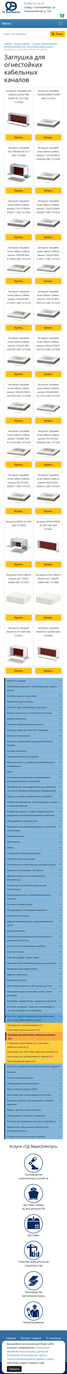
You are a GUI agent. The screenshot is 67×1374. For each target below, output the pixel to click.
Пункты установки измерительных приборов (29, 796)
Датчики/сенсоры (15, 836)
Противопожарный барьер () (21, 1061)
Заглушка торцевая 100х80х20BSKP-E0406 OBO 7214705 (48, 94)
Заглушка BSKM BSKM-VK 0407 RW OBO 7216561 (48, 525)
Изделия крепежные (17, 974)
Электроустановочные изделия (23, 756)
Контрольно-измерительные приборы (26, 946)
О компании (53, 1338)
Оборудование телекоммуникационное (27, 910)
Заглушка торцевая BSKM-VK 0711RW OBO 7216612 (19, 631)
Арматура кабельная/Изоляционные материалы (31, 963)
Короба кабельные (16, 718)
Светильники (13, 842)
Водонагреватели (16, 931)
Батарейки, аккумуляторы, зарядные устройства (31, 1001)
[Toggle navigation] (60, 23)
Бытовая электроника (18, 915)
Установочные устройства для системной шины (31, 864)
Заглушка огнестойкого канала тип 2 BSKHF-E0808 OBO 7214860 (48, 578)
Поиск (58, 34)
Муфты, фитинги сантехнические (24, 1110)
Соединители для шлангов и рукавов (26, 1136)
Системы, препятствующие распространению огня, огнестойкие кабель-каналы (30, 45)
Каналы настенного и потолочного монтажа (29, 713)
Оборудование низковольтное (22, 821)
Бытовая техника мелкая (19, 904)
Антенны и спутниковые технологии (25, 870)
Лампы (10, 847)
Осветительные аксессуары (21, 859)
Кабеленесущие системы (20, 701)
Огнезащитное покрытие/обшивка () (25, 1025)
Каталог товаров (21, 43)
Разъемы (11, 1072)
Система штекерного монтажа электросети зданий (33, 1066)
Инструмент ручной (17, 980)
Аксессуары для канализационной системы (29, 1095)
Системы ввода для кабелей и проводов (27, 730)
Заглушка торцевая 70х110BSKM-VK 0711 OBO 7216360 (18, 151)
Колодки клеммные (17, 751)
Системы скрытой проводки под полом (27, 707)
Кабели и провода (16, 680)
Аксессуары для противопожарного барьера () (30, 1056)
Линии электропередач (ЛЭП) (22, 1089)
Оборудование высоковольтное (23, 1083)
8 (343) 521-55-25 (34, 3)
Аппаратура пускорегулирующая (24, 853)
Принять (14, 1369)
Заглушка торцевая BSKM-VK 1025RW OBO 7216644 (48, 631)
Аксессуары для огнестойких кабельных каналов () (32, 1052)
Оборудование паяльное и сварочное (26, 1115)
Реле (9, 771)
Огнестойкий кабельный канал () (23, 1030)
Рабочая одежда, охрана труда (23, 957)
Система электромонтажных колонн (25, 724)
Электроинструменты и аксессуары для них (29, 986)
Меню (6, 23)
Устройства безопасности (20, 1077)
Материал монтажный (18, 735)
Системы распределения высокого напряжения (31, 1121)
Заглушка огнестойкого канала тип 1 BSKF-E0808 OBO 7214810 (18, 578)
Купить (18, 137)
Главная (8, 43)
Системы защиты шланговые (22, 696)
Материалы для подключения (22, 969)
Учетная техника (15, 951)
